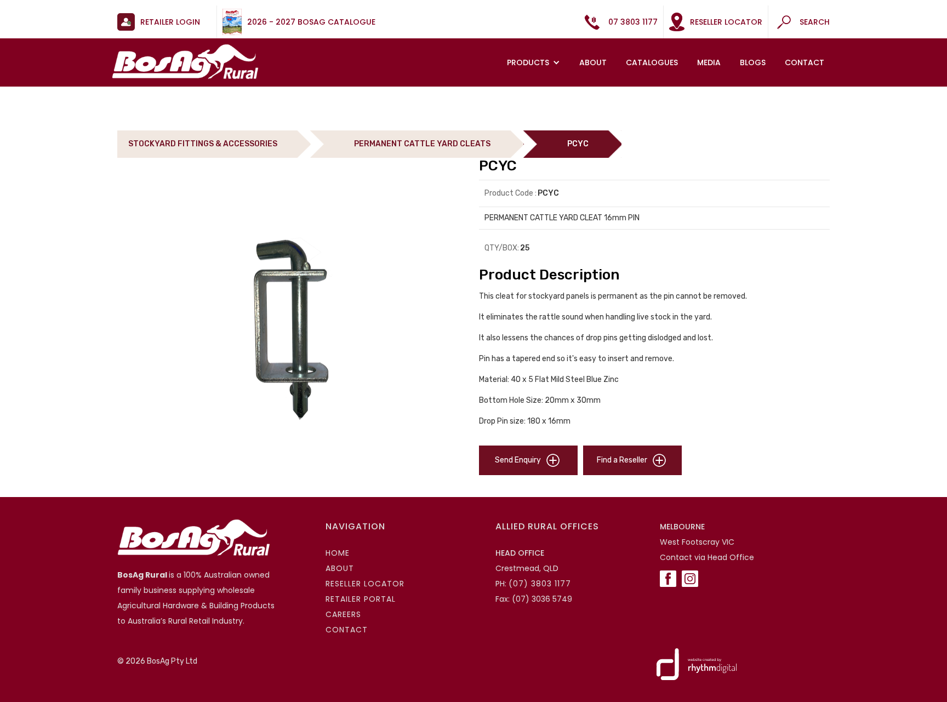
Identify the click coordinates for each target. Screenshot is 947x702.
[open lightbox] (292, 316)
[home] (185, 61)
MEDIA (709, 62)
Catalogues (652, 62)
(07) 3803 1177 (540, 583)
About (593, 62)
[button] (535, 62)
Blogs (753, 62)
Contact (804, 62)
